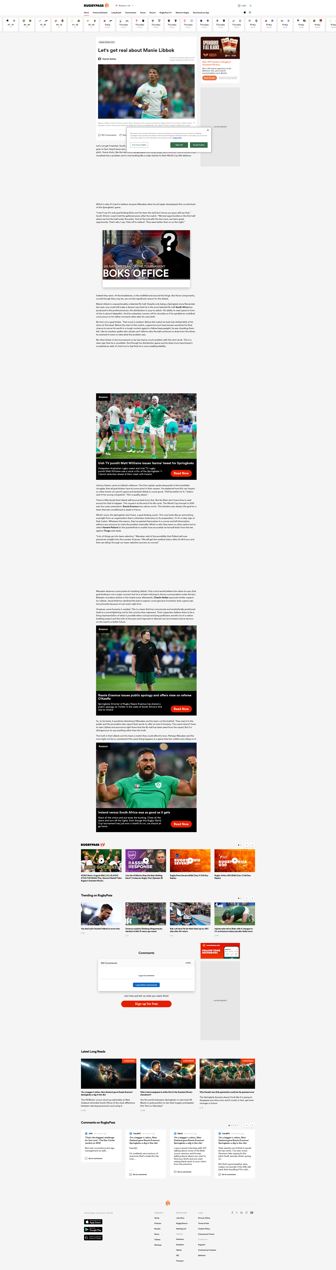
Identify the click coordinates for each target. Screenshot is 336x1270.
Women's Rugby (182, 12)
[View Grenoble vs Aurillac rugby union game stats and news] (204, 25)
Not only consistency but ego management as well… (99, 1149)
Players (152, 12)
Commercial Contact (207, 1250)
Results (157, 1229)
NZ (177, 1255)
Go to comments (94, 1158)
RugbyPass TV (166, 12)
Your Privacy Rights (139, 145)
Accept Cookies (199, 145)
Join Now (180, 1218)
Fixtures (157, 1223)
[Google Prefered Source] (110, 1238)
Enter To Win (209, 78)
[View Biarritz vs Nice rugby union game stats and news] (139, 25)
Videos (157, 1239)
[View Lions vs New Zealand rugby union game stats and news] (107, 25)
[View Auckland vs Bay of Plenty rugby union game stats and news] (252, 25)
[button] (108, 1085)
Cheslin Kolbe (161, 597)
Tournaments (130, 12)
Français (179, 1261)
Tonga (107, 531)
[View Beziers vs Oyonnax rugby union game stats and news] (172, 25)
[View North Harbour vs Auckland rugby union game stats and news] (10, 25)
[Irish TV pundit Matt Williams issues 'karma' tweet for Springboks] (146, 426)
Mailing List (181, 1229)
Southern (180, 1245)
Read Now (181, 473)
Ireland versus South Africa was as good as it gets (134, 813)
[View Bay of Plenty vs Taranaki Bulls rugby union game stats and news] (26, 25)
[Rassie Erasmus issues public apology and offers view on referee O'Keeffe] (146, 658)
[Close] (208, 130)
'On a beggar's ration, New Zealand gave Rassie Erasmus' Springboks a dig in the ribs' (144, 1140)
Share (125, 135)
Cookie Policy (204, 1229)
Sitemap (157, 1245)
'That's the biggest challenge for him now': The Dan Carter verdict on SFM (100, 1140)
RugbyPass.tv (182, 1223)
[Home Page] (96, 5)
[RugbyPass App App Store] (110, 1223)
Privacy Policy (204, 1218)
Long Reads (116, 12)
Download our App (201, 12)
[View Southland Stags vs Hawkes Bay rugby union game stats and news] (123, 25)
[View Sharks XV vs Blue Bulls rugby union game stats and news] (285, 25)
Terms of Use (203, 1223)
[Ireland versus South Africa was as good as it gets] (146, 775)
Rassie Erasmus (131, 506)
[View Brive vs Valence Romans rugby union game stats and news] (301, 25)
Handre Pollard (110, 527)
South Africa (182, 307)
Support (201, 1245)
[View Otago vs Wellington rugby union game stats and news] (75, 25)
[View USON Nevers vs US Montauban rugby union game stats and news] (220, 25)
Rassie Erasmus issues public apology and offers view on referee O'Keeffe (144, 697)
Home (156, 1218)
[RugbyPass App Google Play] (110, 1230)
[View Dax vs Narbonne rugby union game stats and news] (188, 25)
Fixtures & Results (100, 12)
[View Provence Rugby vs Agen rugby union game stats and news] (236, 25)
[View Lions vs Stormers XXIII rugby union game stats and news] (269, 25)
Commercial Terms (206, 1234)
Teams (143, 12)
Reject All (179, 145)
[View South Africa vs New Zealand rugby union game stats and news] (43, 25)
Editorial (201, 1255)
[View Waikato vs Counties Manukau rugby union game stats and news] (59, 25)
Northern (180, 1239)
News (86, 12)
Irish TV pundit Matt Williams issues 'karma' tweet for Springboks (146, 463)
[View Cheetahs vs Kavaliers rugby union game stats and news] (91, 25)
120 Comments (108, 135)
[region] (169, 139)
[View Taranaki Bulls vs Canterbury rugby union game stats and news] (317, 25)
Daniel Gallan (109, 58)
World (178, 1250)
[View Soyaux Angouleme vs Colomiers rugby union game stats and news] (156, 25)
